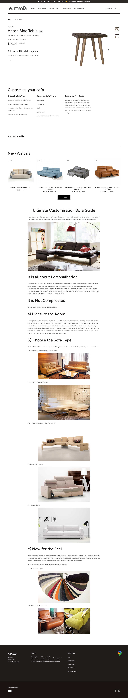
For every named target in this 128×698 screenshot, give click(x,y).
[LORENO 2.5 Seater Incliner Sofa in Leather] (107, 172)
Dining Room (71, 664)
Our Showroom (72, 671)
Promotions (71, 667)
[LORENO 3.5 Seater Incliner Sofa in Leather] (49, 172)
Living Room (71, 660)
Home (9, 19)
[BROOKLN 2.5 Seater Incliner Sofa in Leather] (78, 172)
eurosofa (10, 659)
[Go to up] (125, 695)
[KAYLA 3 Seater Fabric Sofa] (21, 172)
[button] (115, 8)
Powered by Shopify (13, 661)
